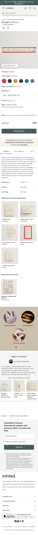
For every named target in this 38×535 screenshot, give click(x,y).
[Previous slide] (1, 50)
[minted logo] (9, 8)
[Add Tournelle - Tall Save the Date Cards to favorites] (23, 382)
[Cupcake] (32, 81)
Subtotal (5, 123)
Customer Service (8, 501)
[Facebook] (15, 521)
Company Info (7, 496)
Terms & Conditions (8, 526)
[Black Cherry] (9, 81)
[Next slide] (36, 50)
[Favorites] (30, 8)
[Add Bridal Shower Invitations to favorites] (16, 203)
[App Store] (9, 516)
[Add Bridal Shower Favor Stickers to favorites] (16, 226)
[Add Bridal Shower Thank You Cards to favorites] (35, 203)
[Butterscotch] (15, 81)
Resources (6, 510)
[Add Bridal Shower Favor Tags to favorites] (35, 226)
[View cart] (34, 8)
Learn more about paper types (12, 107)
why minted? (19, 151)
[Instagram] (22, 521)
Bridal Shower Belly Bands (18, 416)
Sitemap (25, 526)
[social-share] (3, 28)
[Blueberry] (21, 81)
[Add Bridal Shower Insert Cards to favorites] (16, 249)
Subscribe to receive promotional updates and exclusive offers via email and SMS (17, 427)
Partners (5, 505)
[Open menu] (3, 8)
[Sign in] (25, 8)
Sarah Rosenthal (8, 24)
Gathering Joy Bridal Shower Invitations (8, 297)
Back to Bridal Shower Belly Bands (13, 19)
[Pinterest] (18, 521)
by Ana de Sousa (5, 300)
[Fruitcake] (4, 81)
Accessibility (32, 526)
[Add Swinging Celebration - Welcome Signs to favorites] (10, 382)
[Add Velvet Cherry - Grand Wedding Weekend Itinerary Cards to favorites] (36, 382)
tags (31, 151)
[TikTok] (20, 521)
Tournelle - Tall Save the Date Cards (18, 395)
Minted (4, 416)
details (6, 151)
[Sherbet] (26, 81)
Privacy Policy (18, 526)
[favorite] (8, 28)
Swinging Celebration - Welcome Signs (5, 395)
